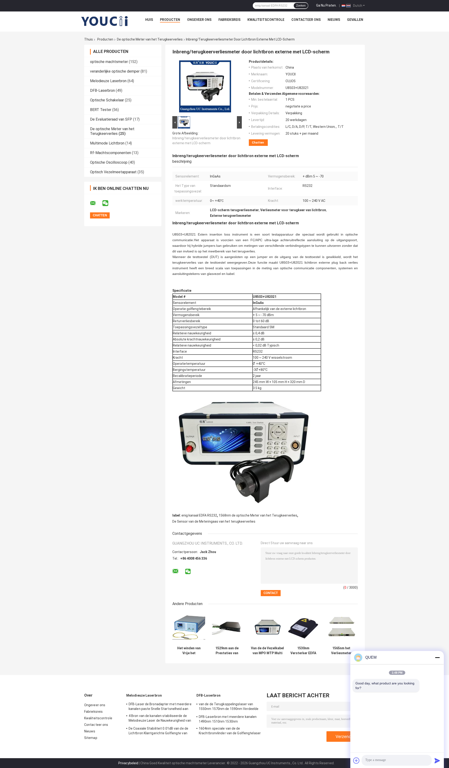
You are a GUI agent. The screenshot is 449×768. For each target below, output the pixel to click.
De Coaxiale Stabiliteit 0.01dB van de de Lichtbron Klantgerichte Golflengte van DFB (158, 731)
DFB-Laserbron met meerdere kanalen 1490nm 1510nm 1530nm (228, 719)
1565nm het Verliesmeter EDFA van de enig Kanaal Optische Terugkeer (341, 650)
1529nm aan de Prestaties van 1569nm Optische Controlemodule (227, 650)
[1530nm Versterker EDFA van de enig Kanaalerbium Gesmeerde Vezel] (303, 627)
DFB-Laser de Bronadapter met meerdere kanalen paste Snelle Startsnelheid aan (160, 706)
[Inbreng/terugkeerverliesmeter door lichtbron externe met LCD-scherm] (205, 87)
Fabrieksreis (229, 20)
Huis (149, 20)
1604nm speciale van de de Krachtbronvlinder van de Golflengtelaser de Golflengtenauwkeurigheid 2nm (230, 731)
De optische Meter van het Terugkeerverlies (150, 39)
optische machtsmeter (109, 61)
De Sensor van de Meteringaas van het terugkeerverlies (213, 521)
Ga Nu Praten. (326, 5)
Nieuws (334, 20)
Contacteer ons (306, 20)
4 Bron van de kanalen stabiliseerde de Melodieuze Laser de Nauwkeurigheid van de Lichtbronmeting (160, 719)
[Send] (437, 760)
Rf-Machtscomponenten (110, 153)
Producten (170, 20)
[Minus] (437, 657)
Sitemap (90, 738)
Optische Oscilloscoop (108, 162)
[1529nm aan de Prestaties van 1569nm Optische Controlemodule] (226, 627)
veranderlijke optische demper (115, 71)
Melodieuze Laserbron (108, 81)
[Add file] (356, 760)
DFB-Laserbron (102, 90)
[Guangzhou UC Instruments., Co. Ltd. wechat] (108, 203)
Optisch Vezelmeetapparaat (113, 172)
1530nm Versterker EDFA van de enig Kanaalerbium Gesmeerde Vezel (303, 650)
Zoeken (301, 5)
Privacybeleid (128, 763)
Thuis (88, 39)
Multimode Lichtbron (107, 143)
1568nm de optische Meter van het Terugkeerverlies (258, 515)
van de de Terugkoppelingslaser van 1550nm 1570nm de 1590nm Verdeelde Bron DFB (228, 707)
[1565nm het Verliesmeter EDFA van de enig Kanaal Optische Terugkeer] (341, 627)
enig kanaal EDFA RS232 (199, 515)
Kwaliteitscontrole (265, 20)
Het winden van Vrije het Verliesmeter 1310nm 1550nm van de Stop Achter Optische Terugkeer (189, 650)
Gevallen (355, 20)
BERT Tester (100, 109)
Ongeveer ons (199, 20)
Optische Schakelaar (107, 100)
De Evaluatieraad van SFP (111, 119)
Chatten (258, 142)
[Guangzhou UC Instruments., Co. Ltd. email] (96, 203)
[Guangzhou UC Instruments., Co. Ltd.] (104, 21)
